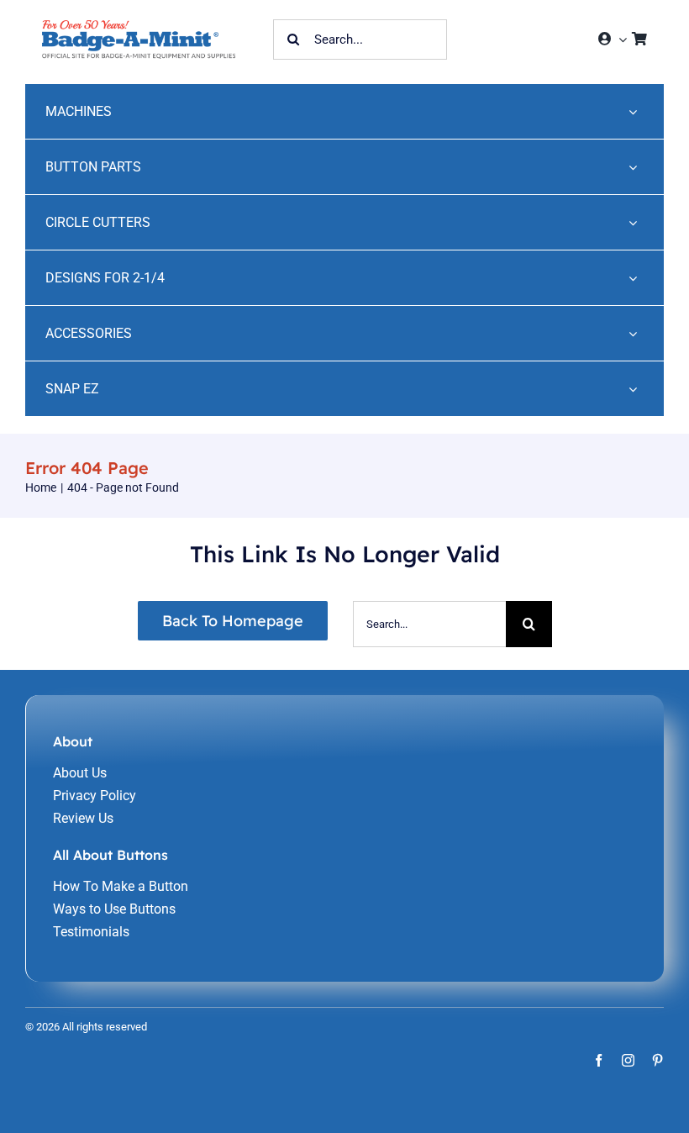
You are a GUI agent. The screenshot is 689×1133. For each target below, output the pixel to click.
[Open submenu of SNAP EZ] (633, 388)
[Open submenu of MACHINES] (633, 111)
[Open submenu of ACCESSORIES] (633, 333)
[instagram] (628, 1060)
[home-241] (138, 26)
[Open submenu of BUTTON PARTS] (633, 167)
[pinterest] (657, 1060)
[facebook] (598, 1060)
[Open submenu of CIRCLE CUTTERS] (633, 222)
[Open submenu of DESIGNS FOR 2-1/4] (633, 277)
